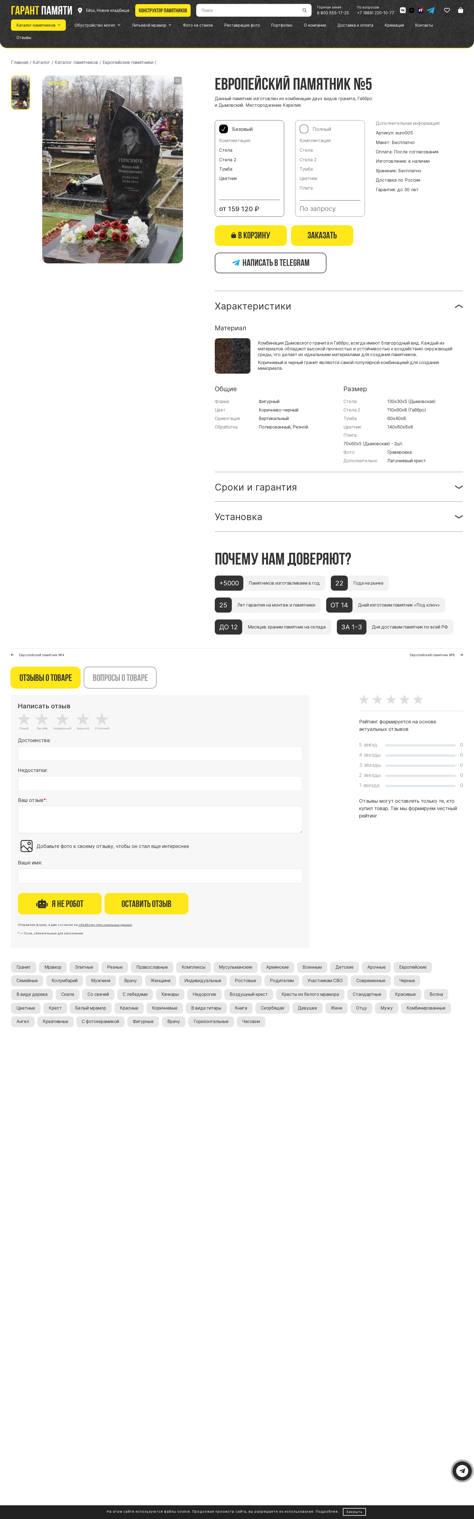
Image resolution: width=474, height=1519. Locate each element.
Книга (241, 1008)
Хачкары (170, 994)
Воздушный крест (249, 994)
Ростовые (245, 980)
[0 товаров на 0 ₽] (460, 10)
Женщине (161, 980)
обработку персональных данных (105, 925)
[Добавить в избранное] (178, 80)
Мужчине (101, 980)
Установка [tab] (238, 516)
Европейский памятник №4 (41, 655)
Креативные (55, 1021)
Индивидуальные (202, 980)
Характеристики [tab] (253, 306)
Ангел (22, 1021)
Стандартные (367, 994)
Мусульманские (235, 967)
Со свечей (98, 994)
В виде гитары (206, 1008)
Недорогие (204, 994)
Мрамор (52, 967)
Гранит (23, 967)
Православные (152, 967)
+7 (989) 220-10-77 (375, 12)
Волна (436, 994)
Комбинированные (426, 1008)
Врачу (130, 980)
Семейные (27, 980)
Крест (55, 1008)
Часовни (251, 1021)
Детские (344, 967)
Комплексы (193, 967)
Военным (312, 967)
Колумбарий (65, 980)
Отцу (361, 1008)
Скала (67, 994)
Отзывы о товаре (45, 677)
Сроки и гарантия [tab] (256, 487)
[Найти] (305, 10)
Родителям (282, 980)
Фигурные (143, 1021)
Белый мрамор (90, 1008)
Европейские (413, 967)
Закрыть (354, 1512)
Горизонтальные (211, 1021)
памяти (41, 10)
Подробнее (327, 1511)
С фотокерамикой (100, 1021)
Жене (336, 1008)
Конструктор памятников (163, 10)
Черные (407, 980)
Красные (129, 1008)
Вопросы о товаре (120, 677)
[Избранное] (447, 10)
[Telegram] (431, 10)
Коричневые (164, 1008)
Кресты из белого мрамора (310, 994)
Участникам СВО (325, 980)
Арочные (376, 967)
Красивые (405, 994)
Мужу (386, 1008)
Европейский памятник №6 (432, 655)
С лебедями (135, 994)
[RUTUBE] (420, 10)
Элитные (84, 967)
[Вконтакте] (403, 10)
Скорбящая (272, 1008)
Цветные (25, 1008)
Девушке (307, 1008)
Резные (115, 967)
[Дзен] (411, 10)
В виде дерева (31, 994)
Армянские (277, 967)
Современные (370, 980)
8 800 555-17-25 (333, 12)
